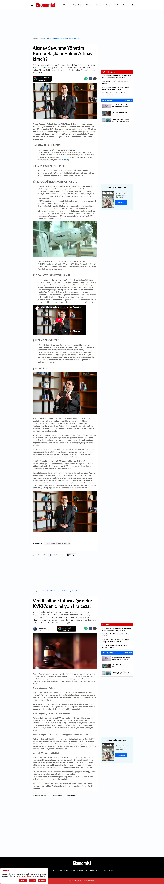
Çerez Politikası (69, 870)
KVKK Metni (94, 870)
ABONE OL (121, 202)
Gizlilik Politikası (56, 870)
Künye (104, 870)
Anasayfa (35, 38)
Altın (124, 5)
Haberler (42, 38)
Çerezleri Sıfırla (82, 870)
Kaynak (65, 160)
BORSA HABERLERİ (108, 100)
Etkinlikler (99, 5)
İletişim (111, 870)
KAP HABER (128, 100)
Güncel (65, 5)
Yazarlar (108, 5)
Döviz (116, 5)
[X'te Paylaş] (95, 78)
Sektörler (88, 5)
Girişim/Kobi (77, 5)
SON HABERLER (108, 72)
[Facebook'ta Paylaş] (90, 78)
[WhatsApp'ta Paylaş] (86, 78)
